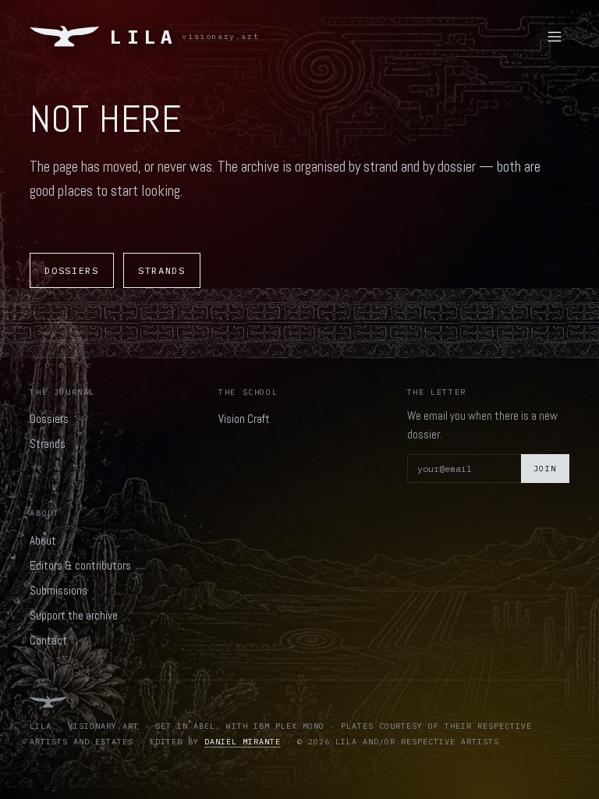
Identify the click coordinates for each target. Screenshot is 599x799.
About (43, 540)
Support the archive (74, 615)
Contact (48, 640)
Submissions (58, 590)
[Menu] (554, 36)
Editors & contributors (80, 565)
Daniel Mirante (242, 742)
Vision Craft (244, 418)
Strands (162, 270)
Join (545, 468)
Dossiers (71, 270)
